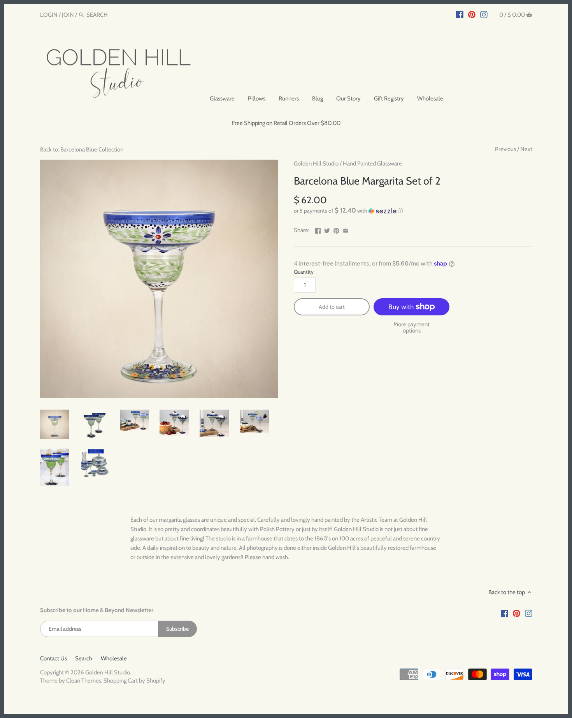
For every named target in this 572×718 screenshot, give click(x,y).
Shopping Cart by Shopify (134, 680)
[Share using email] (346, 229)
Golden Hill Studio (316, 163)
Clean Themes (83, 680)
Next (526, 149)
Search (83, 658)
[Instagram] (484, 14)
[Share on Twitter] (327, 229)
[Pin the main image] (336, 229)
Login (49, 14)
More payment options (411, 327)
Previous (505, 149)
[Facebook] (459, 14)
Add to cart (332, 306)
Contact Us (53, 658)
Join (68, 14)
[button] (413, 211)
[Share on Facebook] (318, 229)
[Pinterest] (471, 14)
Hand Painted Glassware (372, 163)
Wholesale (114, 658)
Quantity (304, 272)
